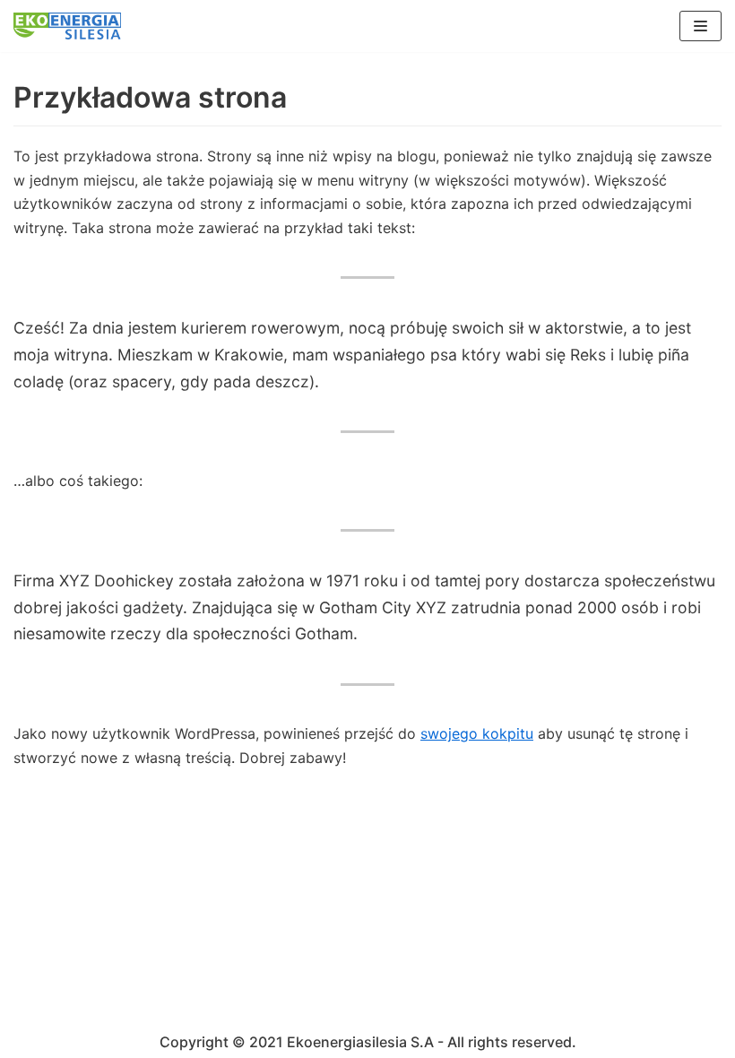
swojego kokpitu (476, 733)
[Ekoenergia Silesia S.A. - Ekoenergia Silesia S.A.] (67, 26)
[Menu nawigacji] (700, 26)
